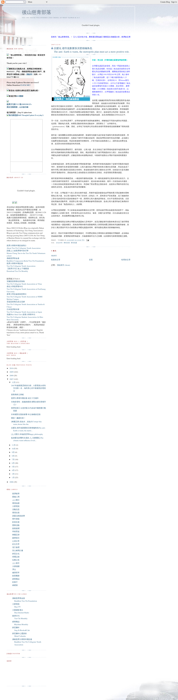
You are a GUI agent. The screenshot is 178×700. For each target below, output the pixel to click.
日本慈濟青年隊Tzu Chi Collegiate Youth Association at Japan (24, 310)
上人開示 (15, 500)
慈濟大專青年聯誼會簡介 (17, 245)
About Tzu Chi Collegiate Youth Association (24, 248)
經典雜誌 (15, 579)
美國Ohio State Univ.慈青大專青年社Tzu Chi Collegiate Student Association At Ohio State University (25, 317)
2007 (12, 379)
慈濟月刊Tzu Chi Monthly (20, 617)
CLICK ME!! (25, 85)
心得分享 (15, 541)
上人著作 (15, 563)
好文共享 (59, 243)
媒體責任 (15, 538)
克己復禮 (15, 547)
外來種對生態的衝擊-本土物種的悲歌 (26, 414)
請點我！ (30, 74)
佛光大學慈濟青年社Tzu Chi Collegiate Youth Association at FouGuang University (26, 289)
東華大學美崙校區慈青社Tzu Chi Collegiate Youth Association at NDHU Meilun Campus (25, 296)
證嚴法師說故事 (18, 515)
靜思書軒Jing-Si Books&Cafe (21, 628)
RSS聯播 (19, 96)
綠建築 (15, 585)
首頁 (91, 259)
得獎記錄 (15, 556)
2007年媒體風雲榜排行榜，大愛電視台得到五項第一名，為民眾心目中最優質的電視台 (28, 388)
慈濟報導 (15, 493)
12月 (14, 382)
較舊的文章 (125, 259)
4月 (13, 470)
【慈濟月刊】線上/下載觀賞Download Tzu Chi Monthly (18, 269)
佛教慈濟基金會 (13, 258)
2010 (12, 368)
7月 (13, 459)
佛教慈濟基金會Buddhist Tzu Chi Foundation (24, 599)
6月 (13, 463)
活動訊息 (15, 509)
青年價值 (15, 519)
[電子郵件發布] (87, 240)
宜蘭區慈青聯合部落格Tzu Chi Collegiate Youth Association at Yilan (24, 282)
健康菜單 (15, 572)
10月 (14, 448)
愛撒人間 (15, 496)
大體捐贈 (15, 566)
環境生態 (67, 243)
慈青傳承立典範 (17, 394)
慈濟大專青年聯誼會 (15, 263)
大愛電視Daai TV (16, 605)
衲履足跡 (15, 534)
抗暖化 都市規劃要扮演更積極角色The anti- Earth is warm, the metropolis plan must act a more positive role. (91, 49)
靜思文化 (15, 553)
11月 (14, 445)
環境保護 (74, 243)
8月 (13, 456)
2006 (12, 482)
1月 (13, 477)
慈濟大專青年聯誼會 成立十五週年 (25, 398)
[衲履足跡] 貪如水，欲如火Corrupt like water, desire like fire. (26, 423)
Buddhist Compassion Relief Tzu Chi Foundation (25, 261)
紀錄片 (15, 582)
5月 (13, 466)
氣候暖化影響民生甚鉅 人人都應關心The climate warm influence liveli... (27, 439)
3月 (13, 474)
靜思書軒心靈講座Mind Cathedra (19, 634)
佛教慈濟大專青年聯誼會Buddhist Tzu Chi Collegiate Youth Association (26, 642)
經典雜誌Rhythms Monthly (20, 623)
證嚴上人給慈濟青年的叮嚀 (17, 250)
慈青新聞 (15, 528)
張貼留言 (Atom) (63, 265)
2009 (12, 372)
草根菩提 (15, 531)
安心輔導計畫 (17, 550)
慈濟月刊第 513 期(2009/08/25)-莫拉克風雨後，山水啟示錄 (19, 105)
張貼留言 (54, 256)
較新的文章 (55, 259)
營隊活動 (15, 525)
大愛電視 (15, 506)
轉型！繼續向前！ (18, 418)
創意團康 (15, 575)
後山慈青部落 (36, 12)
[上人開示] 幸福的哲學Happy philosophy (27, 434)
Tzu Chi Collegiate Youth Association (21, 266)
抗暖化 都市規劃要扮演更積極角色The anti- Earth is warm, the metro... (28, 429)
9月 (13, 452)
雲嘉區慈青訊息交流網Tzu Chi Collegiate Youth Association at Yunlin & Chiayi (26, 304)
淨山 (14, 569)
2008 (12, 375)
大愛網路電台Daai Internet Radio (20, 611)
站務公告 (15, 560)
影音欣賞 (15, 522)
